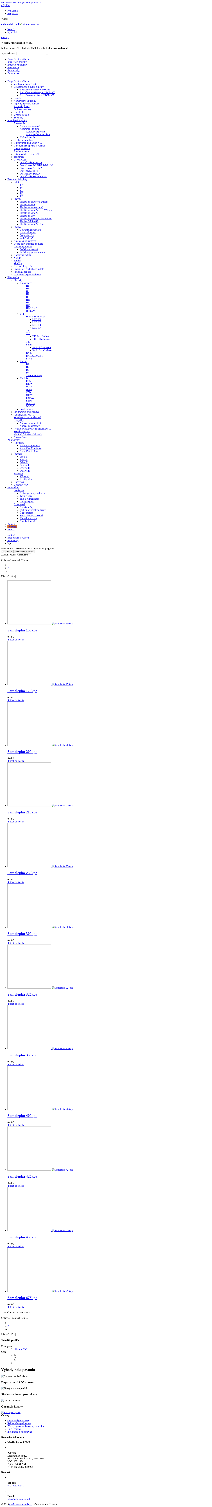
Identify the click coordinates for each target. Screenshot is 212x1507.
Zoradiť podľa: (8, 554)
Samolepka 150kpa (22, 630)
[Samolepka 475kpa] (40, 1291)
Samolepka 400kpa (22, 1116)
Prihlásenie (12, 10)
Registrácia (12, 13)
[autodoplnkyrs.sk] (10, 1412)
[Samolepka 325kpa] (40, 987)
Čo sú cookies (14, 1429)
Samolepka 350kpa (22, 1055)
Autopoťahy (13, 70)
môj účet (5, 5)
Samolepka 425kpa (22, 1176)
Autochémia (13, 73)
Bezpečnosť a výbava (18, 59)
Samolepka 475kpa (22, 1298)
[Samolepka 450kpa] (40, 1230)
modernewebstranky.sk (20, 1504)
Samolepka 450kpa (22, 1237)
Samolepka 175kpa (22, 691)
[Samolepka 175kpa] (40, 684)
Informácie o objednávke (19, 1431)
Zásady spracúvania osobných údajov (25, 1426)
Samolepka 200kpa (22, 752)
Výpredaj (12, 32)
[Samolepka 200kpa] (40, 745)
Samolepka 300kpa (22, 934)
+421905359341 (9, 2)
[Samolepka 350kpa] (40, 1048)
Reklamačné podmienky (19, 1423)
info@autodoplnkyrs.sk (29, 2)
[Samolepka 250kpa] (40, 866)
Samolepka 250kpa (22, 873)
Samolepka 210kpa (22, 812)
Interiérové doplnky (17, 62)
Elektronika (13, 67)
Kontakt (11, 29)
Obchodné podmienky (18, 1420)
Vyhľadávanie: (8, 53)
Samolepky (12, 540)
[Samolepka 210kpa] (40, 805)
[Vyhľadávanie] (47, 54)
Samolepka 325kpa (22, 994)
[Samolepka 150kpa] (40, 623)
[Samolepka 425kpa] (40, 1169)
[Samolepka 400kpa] (40, 1109)
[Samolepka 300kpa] (40, 927)
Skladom (20, 1349)
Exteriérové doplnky (17, 64)
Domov (11, 535)
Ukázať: (5, 576)
